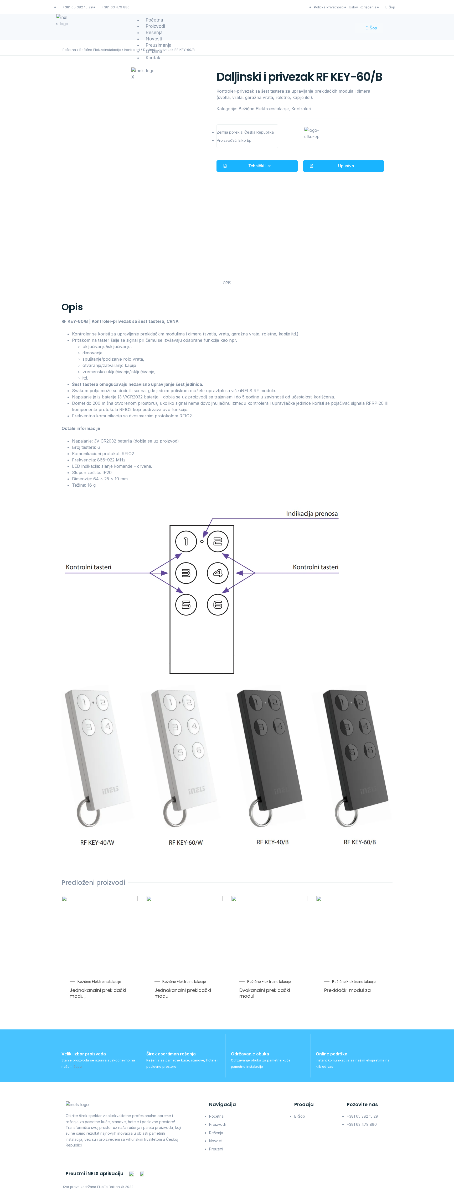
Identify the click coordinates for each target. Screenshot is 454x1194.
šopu (78, 1066)
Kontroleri (301, 108)
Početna (69, 50)
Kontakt (154, 57)
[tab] (227, 283)
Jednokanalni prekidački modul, (98, 993)
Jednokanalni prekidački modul (182, 993)
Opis (227, 283)
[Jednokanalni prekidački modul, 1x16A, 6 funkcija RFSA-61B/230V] (127, 934)
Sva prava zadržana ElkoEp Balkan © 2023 (98, 1187)
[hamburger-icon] (334, 20)
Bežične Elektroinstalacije (100, 50)
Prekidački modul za (347, 990)
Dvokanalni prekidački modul (264, 993)
